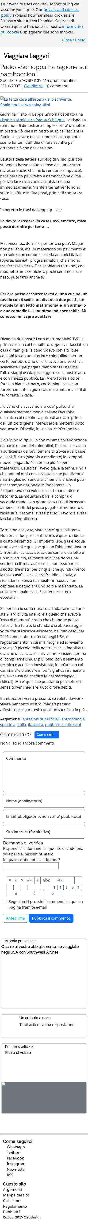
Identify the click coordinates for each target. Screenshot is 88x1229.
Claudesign (33, 1217)
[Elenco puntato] (16, 887)
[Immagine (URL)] (77, 880)
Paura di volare (18, 1052)
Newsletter (16, 1169)
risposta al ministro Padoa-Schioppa (32, 119)
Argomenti (12, 1189)
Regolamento (15, 1206)
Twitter (12, 1152)
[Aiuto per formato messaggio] (71, 893)
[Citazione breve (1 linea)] (71, 880)
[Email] (37, 887)
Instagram (15, 1163)
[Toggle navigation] (79, 55)
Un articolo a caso (35, 1018)
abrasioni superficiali (41, 719)
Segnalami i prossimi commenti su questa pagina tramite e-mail (46, 904)
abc (30, 880)
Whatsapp (15, 1146)
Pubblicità (12, 1211)
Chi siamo (11, 1200)
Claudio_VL (33, 85)
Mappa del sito (16, 1195)
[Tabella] (30, 887)
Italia (21, 724)
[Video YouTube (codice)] (10, 887)
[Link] (44, 887)
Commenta (45, 735)
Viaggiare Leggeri (26, 55)
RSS (9, 1175)
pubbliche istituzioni (63, 724)
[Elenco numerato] (23, 887)
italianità (35, 724)
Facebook (15, 1158)
